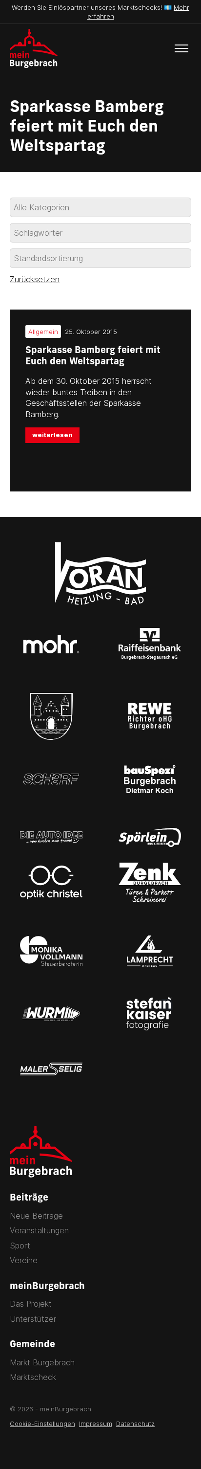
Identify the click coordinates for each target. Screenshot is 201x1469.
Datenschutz (135, 1423)
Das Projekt (31, 1304)
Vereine (24, 1260)
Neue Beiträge (36, 1216)
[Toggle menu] (181, 48)
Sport (20, 1245)
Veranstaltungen (39, 1230)
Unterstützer (33, 1319)
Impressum (95, 1423)
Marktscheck (33, 1377)
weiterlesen (52, 435)
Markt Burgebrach (42, 1362)
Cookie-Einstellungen (42, 1423)
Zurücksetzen (35, 279)
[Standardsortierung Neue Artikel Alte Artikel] (100, 258)
